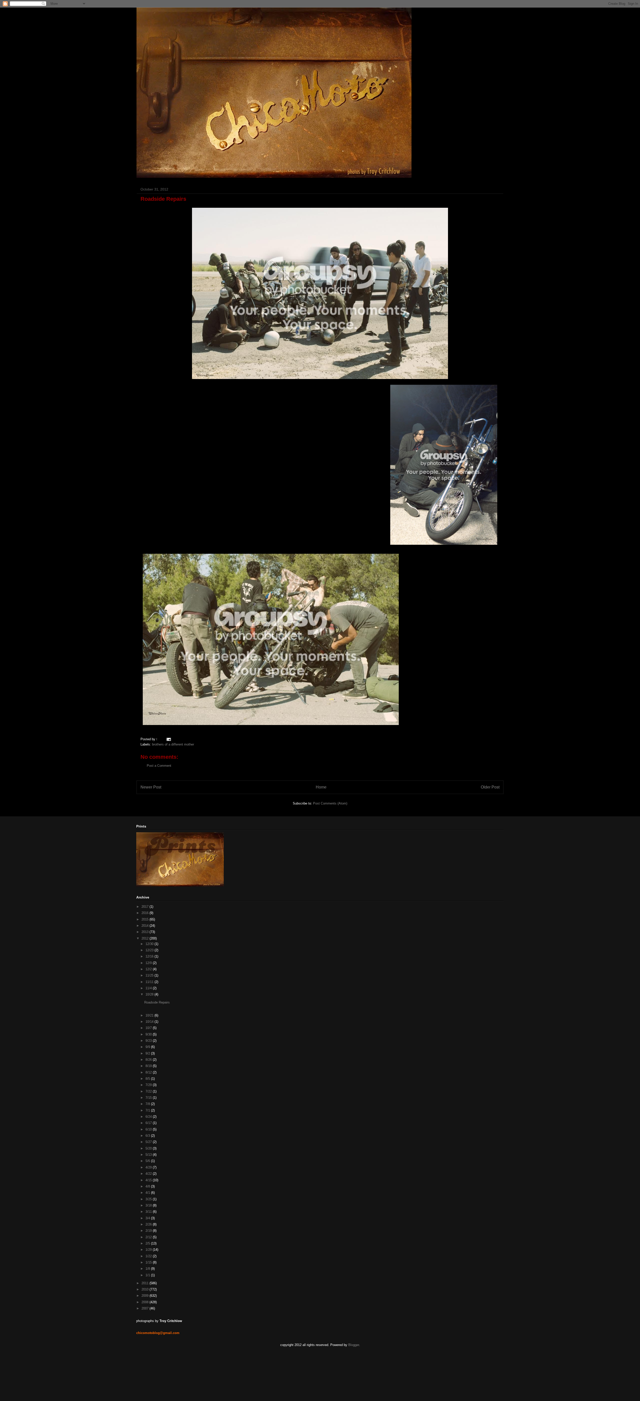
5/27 (149, 1142)
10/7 (149, 1028)
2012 (146, 938)
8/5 (148, 1078)
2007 (146, 1308)
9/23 (149, 1040)
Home (321, 787)
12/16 (150, 956)
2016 (146, 913)
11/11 (150, 982)
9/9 (148, 1047)
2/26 (149, 1224)
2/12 (149, 1237)
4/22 (149, 1174)
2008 (146, 1302)
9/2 (148, 1053)
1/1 (148, 1275)
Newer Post (150, 787)
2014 (146, 926)
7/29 (149, 1085)
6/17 (149, 1123)
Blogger (353, 1345)
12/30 (150, 944)
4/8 (148, 1186)
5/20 (149, 1148)
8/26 (149, 1060)
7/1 (148, 1110)
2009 (146, 1296)
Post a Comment (159, 766)
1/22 (149, 1256)
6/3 (148, 1136)
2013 (146, 932)
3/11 (149, 1212)
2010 (146, 1289)
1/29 (149, 1250)
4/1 (148, 1192)
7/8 (148, 1104)
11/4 (149, 988)
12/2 (149, 969)
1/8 (148, 1268)
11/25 (150, 975)
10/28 (150, 994)
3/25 (149, 1199)
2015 (146, 919)
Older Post (490, 787)
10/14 (150, 1022)
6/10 (149, 1129)
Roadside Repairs (157, 1002)
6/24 (149, 1116)
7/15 (149, 1098)
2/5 (148, 1243)
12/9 (149, 963)
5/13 (149, 1154)
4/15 (149, 1180)
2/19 (149, 1230)
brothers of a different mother (173, 744)
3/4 (148, 1218)
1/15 (149, 1262)
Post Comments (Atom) (330, 803)
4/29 (149, 1167)
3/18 (149, 1205)
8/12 (149, 1072)
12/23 (150, 950)
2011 (146, 1283)
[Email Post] (168, 739)
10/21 (150, 1015)
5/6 (148, 1161)
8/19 (149, 1066)
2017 (146, 906)
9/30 (149, 1034)
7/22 (149, 1091)
